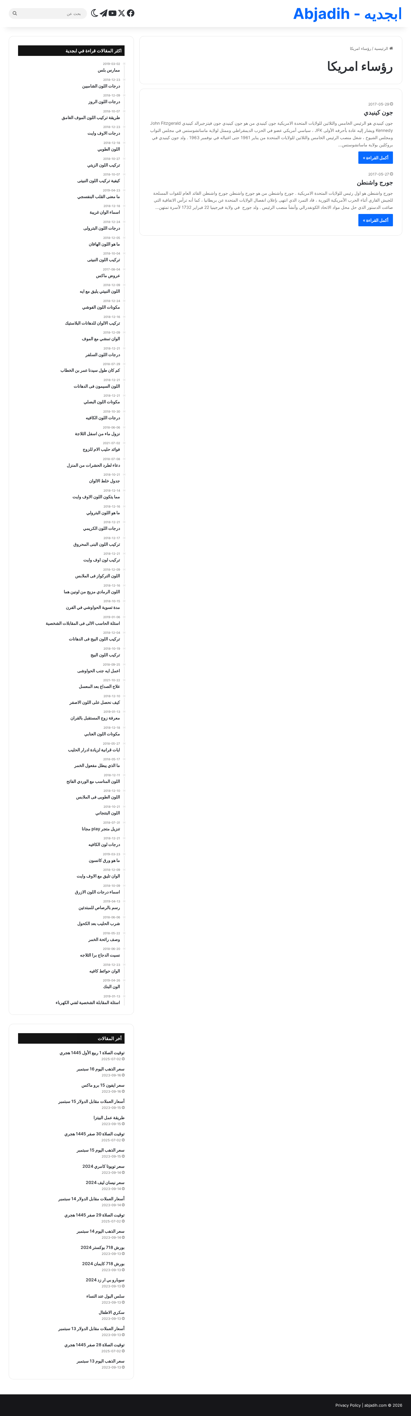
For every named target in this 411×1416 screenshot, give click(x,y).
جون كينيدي (378, 112)
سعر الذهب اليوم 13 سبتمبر (101, 1360)
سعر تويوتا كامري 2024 (103, 1166)
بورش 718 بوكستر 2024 (103, 1247)
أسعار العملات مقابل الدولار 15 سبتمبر (91, 1101)
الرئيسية (381, 48)
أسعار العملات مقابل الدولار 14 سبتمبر (91, 1198)
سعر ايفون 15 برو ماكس (103, 1085)
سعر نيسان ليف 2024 (105, 1182)
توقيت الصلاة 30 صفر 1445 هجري (94, 1133)
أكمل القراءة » (375, 157)
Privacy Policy (348, 1405)
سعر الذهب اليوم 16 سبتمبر (101, 1068)
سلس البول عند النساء (105, 1296)
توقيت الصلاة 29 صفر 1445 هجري (94, 1214)
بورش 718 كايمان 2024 (103, 1263)
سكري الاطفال (112, 1312)
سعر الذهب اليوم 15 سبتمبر (101, 1149)
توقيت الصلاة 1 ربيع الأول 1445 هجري (92, 1052)
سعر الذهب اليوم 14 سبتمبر (101, 1231)
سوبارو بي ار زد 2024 (105, 1279)
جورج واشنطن (375, 182)
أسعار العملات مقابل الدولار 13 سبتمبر (91, 1328)
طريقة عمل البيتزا (109, 1117)
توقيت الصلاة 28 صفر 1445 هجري (94, 1344)
